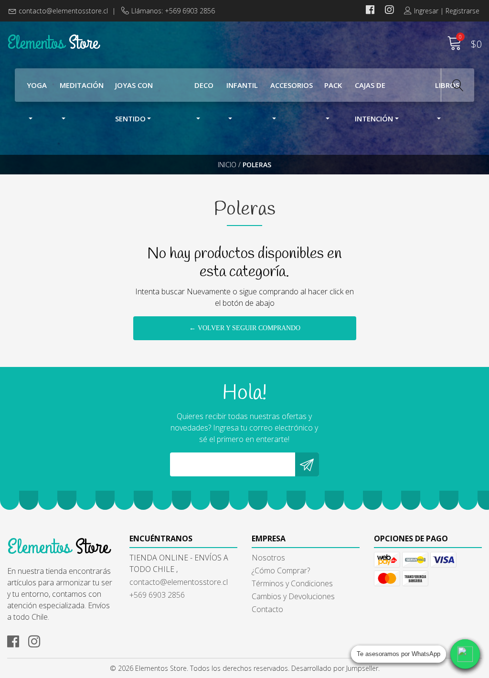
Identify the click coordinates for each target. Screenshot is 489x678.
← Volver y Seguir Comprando (244, 328)
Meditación (82, 85)
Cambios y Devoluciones (293, 596)
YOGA (37, 85)
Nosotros (268, 557)
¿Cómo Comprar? (281, 570)
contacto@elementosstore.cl (63, 10)
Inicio (227, 164)
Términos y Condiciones (292, 583)
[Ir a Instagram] (389, 10)
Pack (333, 85)
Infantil (242, 85)
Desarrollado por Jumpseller (334, 668)
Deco (203, 85)
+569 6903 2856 (157, 595)
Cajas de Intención (374, 91)
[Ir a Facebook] (370, 10)
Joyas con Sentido (134, 91)
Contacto (267, 609)
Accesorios (291, 85)
